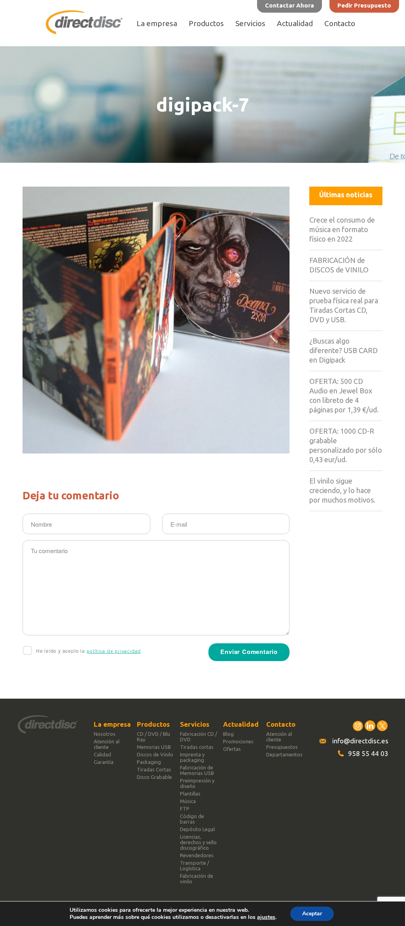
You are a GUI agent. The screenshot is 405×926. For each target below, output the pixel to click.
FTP (184, 808)
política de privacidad (114, 651)
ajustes (266, 917)
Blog (228, 734)
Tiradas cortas (197, 747)
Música (188, 801)
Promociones (238, 741)
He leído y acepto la (87, 650)
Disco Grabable (154, 777)
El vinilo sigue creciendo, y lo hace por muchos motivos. (342, 490)
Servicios (250, 23)
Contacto (339, 23)
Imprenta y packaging (192, 757)
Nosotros (104, 734)
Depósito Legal (197, 829)
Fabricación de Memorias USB (197, 770)
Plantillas (190, 793)
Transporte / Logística (194, 865)
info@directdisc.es (360, 741)
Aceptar (312, 913)
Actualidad (295, 23)
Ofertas (232, 749)
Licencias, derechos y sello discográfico (198, 842)
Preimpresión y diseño (197, 783)
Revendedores (197, 855)
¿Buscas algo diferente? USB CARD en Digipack (343, 350)
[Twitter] (382, 725)
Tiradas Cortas (154, 769)
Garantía (104, 762)
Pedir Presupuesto (364, 5)
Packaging (149, 762)
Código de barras (192, 818)
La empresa (156, 23)
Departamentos (284, 754)
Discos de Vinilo (155, 754)
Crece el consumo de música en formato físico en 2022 (342, 229)
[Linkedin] (370, 725)
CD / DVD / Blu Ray (153, 736)
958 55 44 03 (368, 753)
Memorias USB (154, 747)
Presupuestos (282, 747)
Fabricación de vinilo (196, 878)
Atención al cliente (106, 744)
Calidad (102, 754)
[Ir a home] (84, 32)
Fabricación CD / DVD (198, 736)
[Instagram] (357, 725)
